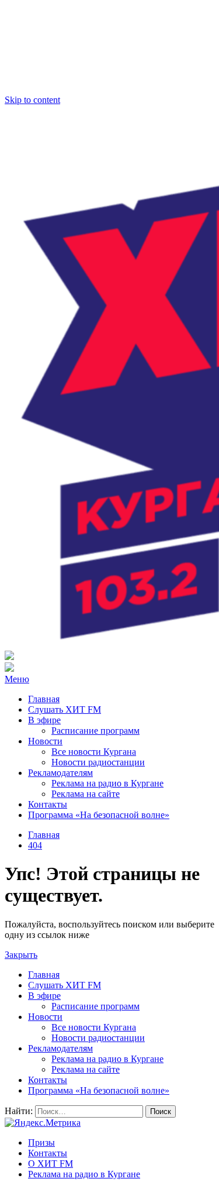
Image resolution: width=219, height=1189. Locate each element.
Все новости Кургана (93, 752)
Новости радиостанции (98, 762)
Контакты (47, 804)
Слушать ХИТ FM (64, 709)
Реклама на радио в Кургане (107, 783)
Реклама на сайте (85, 794)
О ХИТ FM (50, 1164)
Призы (41, 1142)
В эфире (44, 720)
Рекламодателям (60, 773)
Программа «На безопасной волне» (98, 815)
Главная (44, 699)
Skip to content (32, 100)
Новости (45, 741)
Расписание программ (95, 731)
